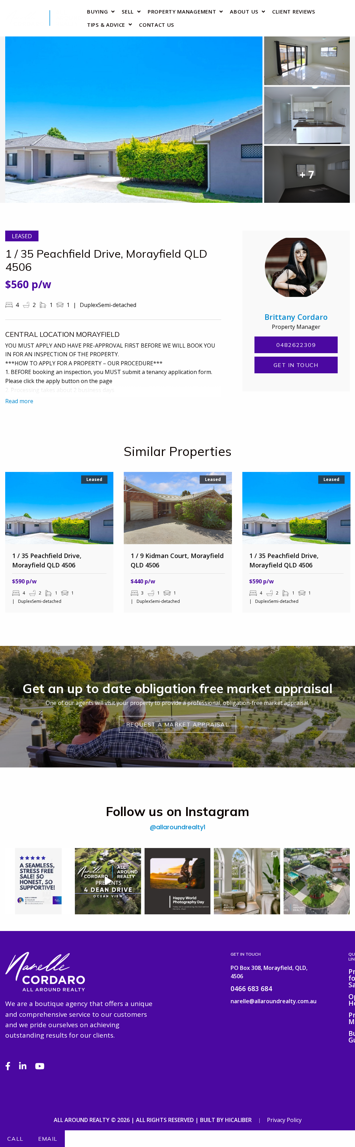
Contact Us (156, 24)
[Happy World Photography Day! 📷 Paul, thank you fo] (178, 881)
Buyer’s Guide (349, 1037)
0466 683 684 (251, 988)
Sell (128, 11)
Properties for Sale (349, 979)
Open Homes (349, 1001)
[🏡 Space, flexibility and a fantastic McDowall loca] (317, 881)
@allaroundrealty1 (178, 827)
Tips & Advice (106, 24)
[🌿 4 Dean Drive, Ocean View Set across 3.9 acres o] (108, 881)
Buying (97, 11)
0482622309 (296, 344)
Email (48, 1138)
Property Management (182, 11)
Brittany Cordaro (296, 316)
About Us (244, 11)
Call (15, 1138)
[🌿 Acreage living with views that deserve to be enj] (247, 881)
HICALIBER (238, 1120)
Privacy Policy (284, 1120)
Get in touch (296, 364)
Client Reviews (293, 11)
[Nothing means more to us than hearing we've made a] (38, 881)
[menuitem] (98, 11)
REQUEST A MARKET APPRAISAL (177, 724)
